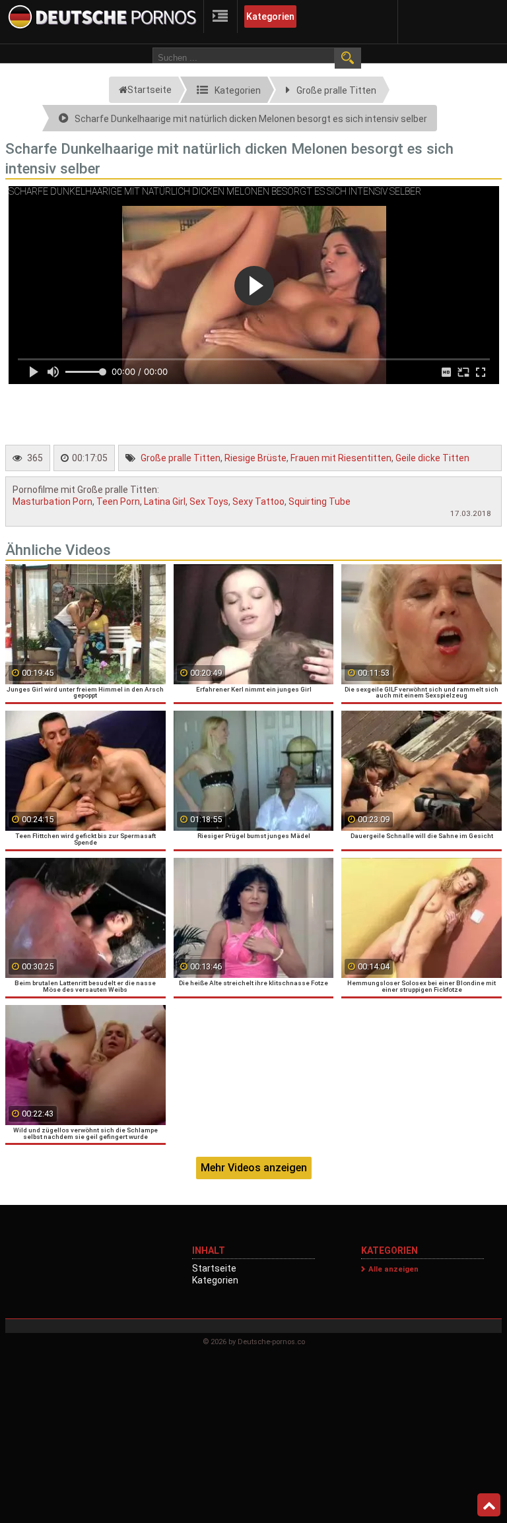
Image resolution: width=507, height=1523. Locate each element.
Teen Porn (118, 501)
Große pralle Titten (180, 458)
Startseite (214, 1268)
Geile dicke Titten (432, 458)
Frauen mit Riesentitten (340, 458)
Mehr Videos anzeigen (254, 1167)
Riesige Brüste (255, 458)
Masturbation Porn (52, 501)
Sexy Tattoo (258, 501)
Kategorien (270, 16)
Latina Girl (165, 501)
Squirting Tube (319, 501)
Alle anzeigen (393, 1269)
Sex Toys (208, 501)
